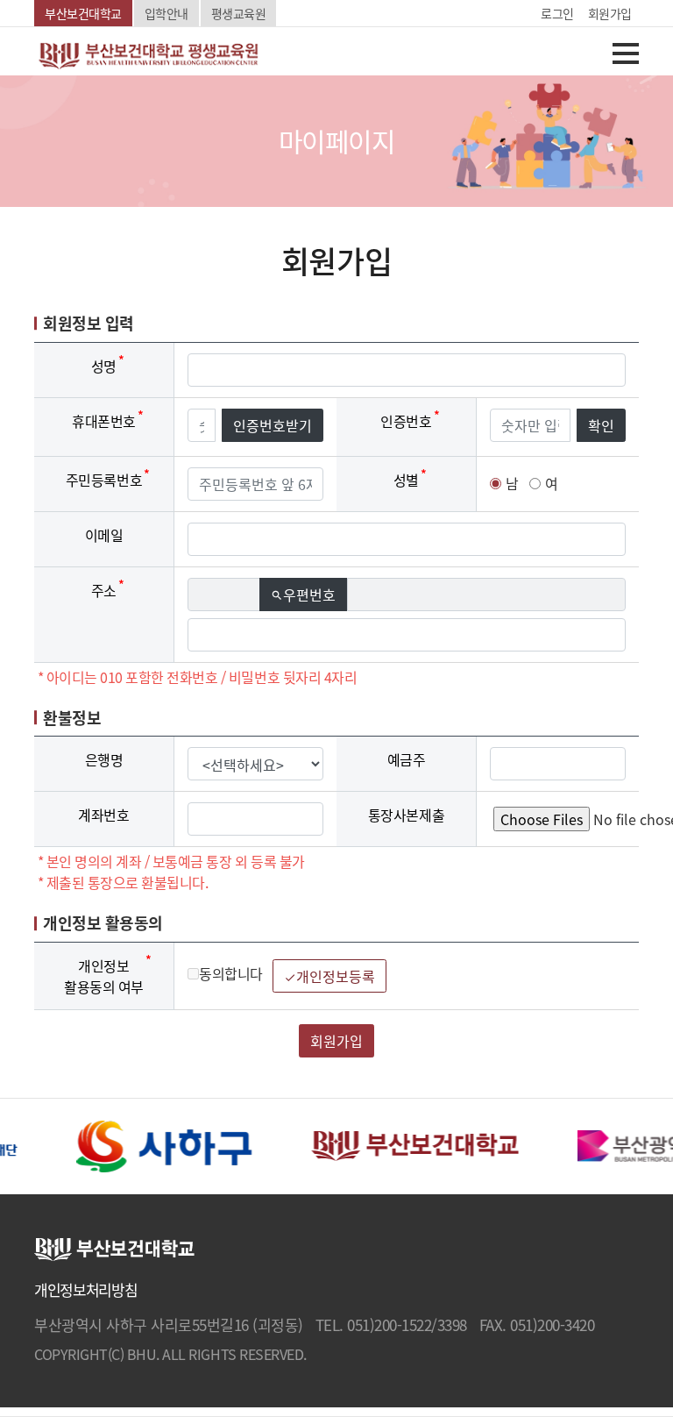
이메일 (104, 534)
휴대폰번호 (104, 420)
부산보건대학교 (83, 13)
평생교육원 (238, 13)
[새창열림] (160, 1144)
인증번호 (405, 420)
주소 (104, 590)
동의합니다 (231, 973)
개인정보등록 (329, 975)
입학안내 (166, 13)
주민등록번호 (104, 479)
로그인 (557, 13)
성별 (406, 479)
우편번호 (309, 594)
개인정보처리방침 (85, 1289)
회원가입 (610, 13)
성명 (104, 365)
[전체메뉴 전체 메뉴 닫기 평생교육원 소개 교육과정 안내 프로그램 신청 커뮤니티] (612, 55)
